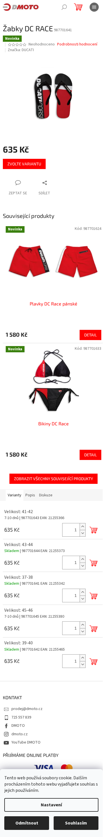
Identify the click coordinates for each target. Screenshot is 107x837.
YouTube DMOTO (26, 742)
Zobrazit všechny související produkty (53, 478)
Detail (90, 334)
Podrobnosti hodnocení (77, 44)
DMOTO (18, 725)
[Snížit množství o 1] (82, 533)
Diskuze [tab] (46, 495)
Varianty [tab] (14, 495)
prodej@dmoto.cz (27, 709)
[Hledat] (64, 7)
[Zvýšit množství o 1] (82, 526)
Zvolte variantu (24, 163)
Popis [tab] (30, 495)
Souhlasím (76, 823)
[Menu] (94, 7)
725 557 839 (21, 717)
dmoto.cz (19, 734)
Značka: (21, 50)
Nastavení (51, 805)
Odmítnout (26, 823)
